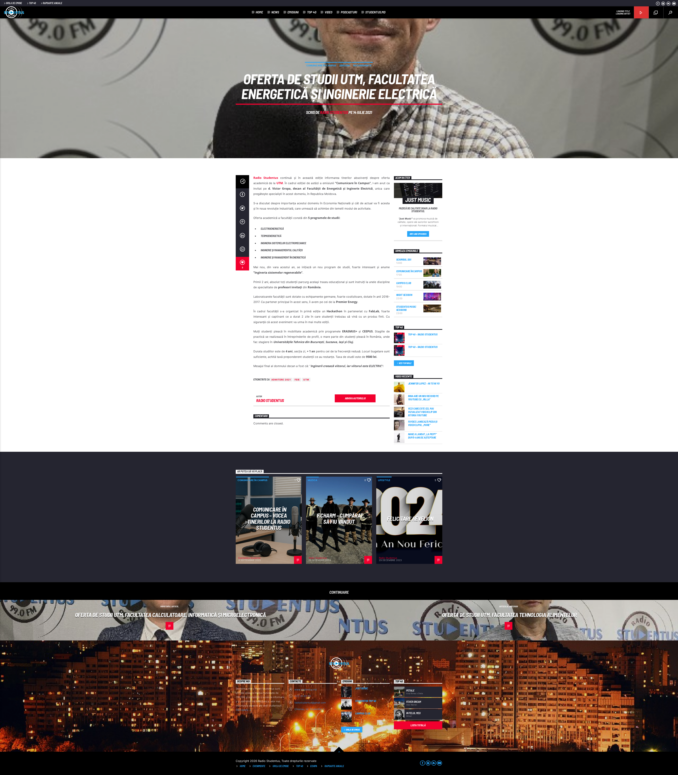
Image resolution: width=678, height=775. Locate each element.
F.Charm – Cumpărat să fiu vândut (340, 518)
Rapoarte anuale (52, 3)
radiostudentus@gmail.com (310, 702)
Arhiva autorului (355, 398)
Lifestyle (384, 480)
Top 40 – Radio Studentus (423, 334)
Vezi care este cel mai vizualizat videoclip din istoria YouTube (422, 412)
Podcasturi (349, 12)
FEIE (297, 379)
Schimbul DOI (403, 259)
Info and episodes (418, 233)
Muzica (312, 480)
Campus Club (403, 283)
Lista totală (418, 725)
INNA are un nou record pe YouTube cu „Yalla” (423, 397)
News (275, 12)
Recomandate (362, 65)
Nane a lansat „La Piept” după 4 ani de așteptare (422, 435)
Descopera (242, 709)
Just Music (361, 688)
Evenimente (259, 766)
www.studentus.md (306, 689)
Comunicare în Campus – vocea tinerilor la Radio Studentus (268, 518)
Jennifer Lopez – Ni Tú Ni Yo (424, 383)
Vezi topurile (405, 363)
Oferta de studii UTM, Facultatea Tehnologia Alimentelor (509, 614)
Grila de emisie (14, 3)
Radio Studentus (334, 112)
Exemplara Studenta (249, 557)
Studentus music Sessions (406, 308)
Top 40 (32, 3)
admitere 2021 (281, 379)
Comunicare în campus (321, 65)
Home (259, 12)
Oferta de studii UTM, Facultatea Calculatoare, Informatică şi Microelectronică (170, 614)
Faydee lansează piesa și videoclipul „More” (422, 423)
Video (328, 12)
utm (306, 379)
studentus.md (375, 12)
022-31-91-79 (303, 696)
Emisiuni (293, 12)
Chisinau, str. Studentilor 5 (310, 709)
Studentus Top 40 (365, 700)
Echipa (313, 766)
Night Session (404, 294)
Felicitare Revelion (410, 518)
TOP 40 (299, 766)
